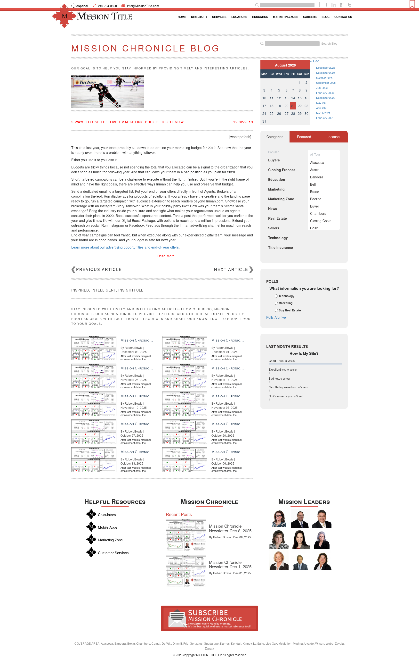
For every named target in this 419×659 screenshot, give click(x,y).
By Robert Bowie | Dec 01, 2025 (230, 573)
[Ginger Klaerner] (279, 539)
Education (260, 17)
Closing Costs (320, 220)
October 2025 (324, 78)
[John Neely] (300, 560)
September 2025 (326, 82)
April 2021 (322, 108)
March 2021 (323, 113)
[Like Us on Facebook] (326, 4)
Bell (313, 184)
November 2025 (325, 73)
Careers (310, 17)
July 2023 (322, 88)
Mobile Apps (108, 527)
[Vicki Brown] (279, 560)
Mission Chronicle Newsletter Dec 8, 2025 (230, 528)
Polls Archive (276, 317)
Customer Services (113, 552)
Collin (314, 227)
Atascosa (317, 162)
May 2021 (322, 103)
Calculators (107, 514)
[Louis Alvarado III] (321, 518)
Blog (326, 17)
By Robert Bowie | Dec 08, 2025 (230, 537)
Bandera (316, 177)
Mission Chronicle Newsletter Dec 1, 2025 (230, 564)
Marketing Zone (285, 17)
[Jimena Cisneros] (300, 539)
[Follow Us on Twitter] (349, 4)
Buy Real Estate (290, 310)
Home (182, 17)
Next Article (231, 269)
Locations (239, 17)
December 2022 (325, 98)
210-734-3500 (107, 5)
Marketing (285, 303)
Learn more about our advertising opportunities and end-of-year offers (125, 247)
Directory (199, 17)
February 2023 (325, 93)
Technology (286, 296)
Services (219, 17)
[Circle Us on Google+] (342, 4)
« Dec (314, 60)
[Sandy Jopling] (321, 560)
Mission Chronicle (209, 501)
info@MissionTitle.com (143, 5)
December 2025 (325, 67)
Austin (315, 169)
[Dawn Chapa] (279, 518)
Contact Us (343, 17)
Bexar (314, 191)
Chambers (318, 213)
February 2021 (325, 118)
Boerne (315, 198)
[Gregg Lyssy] (300, 518)
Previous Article (99, 269)
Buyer (314, 206)
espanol (82, 5)
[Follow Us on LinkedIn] (333, 4)
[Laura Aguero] (321, 539)
